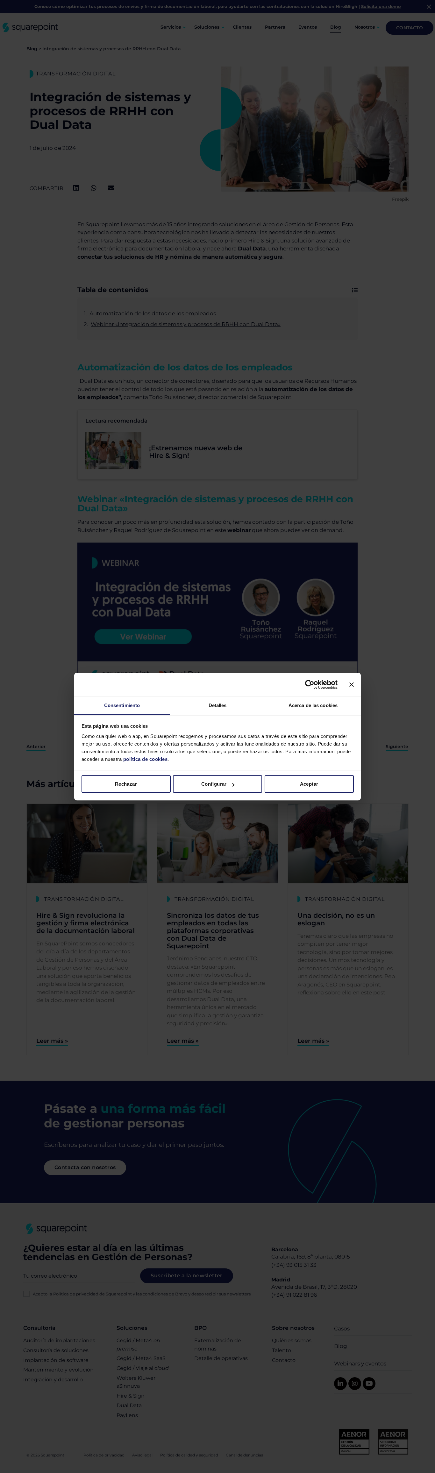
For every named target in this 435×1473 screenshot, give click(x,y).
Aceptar (309, 784)
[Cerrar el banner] (351, 684)
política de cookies (145, 759)
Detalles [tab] (218, 705)
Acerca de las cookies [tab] (313, 705)
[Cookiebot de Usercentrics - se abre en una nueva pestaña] (310, 684)
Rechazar (126, 784)
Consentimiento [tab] (122, 705)
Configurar (214, 784)
